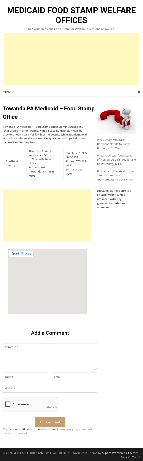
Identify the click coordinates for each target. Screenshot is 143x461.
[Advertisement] (71, 59)
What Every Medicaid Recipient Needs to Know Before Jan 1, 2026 (113, 144)
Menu (7, 91)
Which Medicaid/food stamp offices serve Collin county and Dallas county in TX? (116, 160)
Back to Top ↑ (130, 457)
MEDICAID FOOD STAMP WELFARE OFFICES (71, 15)
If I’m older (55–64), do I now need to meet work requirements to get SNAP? (115, 175)
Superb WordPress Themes (120, 453)
